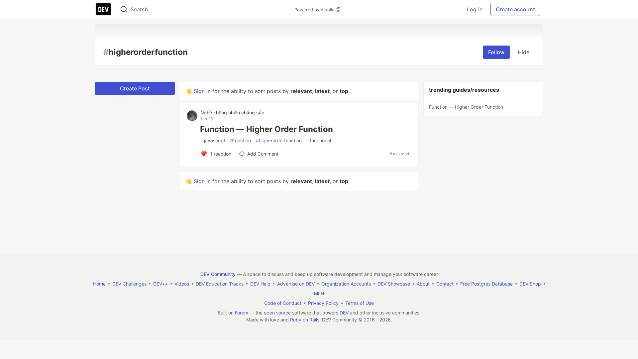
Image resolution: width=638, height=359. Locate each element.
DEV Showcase (393, 284)
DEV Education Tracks (220, 284)
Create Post (135, 88)
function (240, 140)
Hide (523, 52)
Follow (496, 52)
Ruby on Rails (304, 319)
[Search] (124, 9)
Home (99, 284)
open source (277, 312)
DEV (344, 312)
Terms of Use (359, 303)
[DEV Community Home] (103, 9)
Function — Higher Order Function (266, 129)
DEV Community (218, 274)
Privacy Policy (323, 303)
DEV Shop (530, 284)
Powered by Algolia (315, 9)
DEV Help (260, 284)
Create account (515, 9)
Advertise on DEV (296, 284)
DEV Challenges (129, 284)
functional (319, 140)
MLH (319, 293)
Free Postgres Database (486, 284)
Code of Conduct (282, 303)
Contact (445, 284)
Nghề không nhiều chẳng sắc (232, 112)
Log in (474, 9)
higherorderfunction (279, 140)
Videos (181, 284)
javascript (213, 140)
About (423, 284)
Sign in (202, 91)
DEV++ (160, 284)
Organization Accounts (346, 284)
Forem (241, 312)
